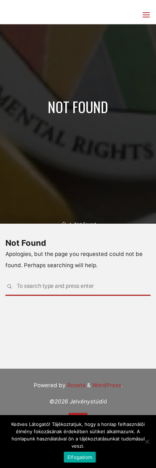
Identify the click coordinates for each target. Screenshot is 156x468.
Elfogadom (79, 457)
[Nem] (147, 441)
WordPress (106, 385)
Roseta (76, 385)
